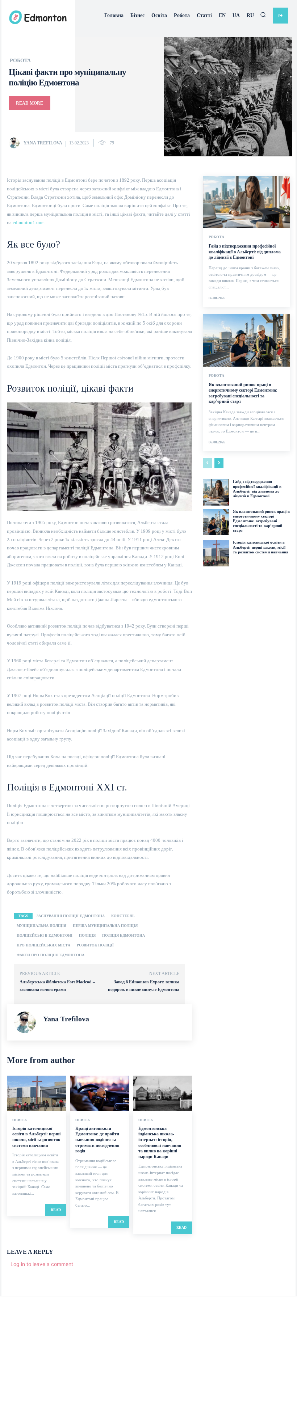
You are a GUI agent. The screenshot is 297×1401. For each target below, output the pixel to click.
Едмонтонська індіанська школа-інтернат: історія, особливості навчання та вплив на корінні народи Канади (159, 1142)
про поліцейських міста (43, 945)
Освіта (19, 1120)
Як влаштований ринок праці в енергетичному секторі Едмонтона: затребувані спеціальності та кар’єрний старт (261, 521)
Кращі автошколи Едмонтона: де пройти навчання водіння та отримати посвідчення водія (97, 1139)
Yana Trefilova (43, 142)
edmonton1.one (28, 222)
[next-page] (218, 463)
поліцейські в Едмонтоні (44, 935)
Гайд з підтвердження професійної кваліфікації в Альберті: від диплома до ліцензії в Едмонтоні (245, 252)
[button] (263, 14)
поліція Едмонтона (123, 935)
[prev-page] (207, 463)
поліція (87, 935)
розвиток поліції (95, 945)
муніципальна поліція (41, 926)
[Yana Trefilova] (15, 143)
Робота (20, 60)
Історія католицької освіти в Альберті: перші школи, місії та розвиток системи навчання (36, 1137)
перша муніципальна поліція (105, 926)
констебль (123, 916)
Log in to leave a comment (42, 1264)
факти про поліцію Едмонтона (50, 955)
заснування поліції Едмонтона (71, 916)
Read (56, 1210)
